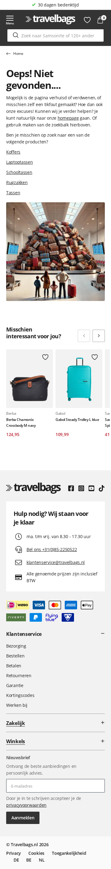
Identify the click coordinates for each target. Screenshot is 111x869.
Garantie (14, 685)
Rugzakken (16, 182)
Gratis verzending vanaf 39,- (58, 5)
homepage (68, 118)
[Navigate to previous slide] (84, 336)
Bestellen (15, 656)
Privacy (13, 853)
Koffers (13, 152)
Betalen (13, 666)
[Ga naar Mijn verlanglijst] (87, 20)
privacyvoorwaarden (26, 805)
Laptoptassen (19, 162)
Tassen (13, 193)
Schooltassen (19, 172)
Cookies (36, 853)
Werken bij (16, 705)
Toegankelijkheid (69, 853)
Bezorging (16, 646)
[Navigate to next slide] (98, 336)
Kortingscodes (20, 695)
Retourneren (18, 675)
